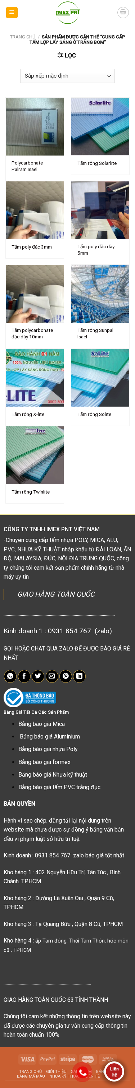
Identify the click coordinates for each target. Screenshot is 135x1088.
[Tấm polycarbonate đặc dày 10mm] (35, 294)
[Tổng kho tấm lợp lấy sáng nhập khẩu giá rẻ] (68, 12)
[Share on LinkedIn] (79, 676)
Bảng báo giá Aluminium (50, 736)
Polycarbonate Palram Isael (27, 166)
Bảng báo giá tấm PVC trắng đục (59, 787)
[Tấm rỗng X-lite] (35, 378)
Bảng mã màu (31, 1076)
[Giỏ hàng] (123, 12)
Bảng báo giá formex (44, 762)
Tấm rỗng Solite (94, 414)
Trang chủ (22, 37)
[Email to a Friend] (52, 676)
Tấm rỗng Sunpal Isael (95, 333)
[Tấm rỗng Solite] (100, 378)
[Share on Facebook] (24, 676)
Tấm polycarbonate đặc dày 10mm (32, 333)
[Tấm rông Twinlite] (35, 455)
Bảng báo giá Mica (41, 724)
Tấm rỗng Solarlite (97, 163)
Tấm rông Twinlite (31, 492)
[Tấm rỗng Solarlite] (100, 127)
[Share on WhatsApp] (10, 676)
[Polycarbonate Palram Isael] (35, 127)
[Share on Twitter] (38, 676)
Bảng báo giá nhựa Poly (48, 749)
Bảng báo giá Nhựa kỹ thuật (52, 774)
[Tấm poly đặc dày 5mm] (100, 210)
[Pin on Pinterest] (65, 676)
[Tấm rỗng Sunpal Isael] (100, 294)
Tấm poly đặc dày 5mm (95, 250)
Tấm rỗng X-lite (28, 414)
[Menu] (12, 13)
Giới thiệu (56, 1071)
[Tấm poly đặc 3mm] (35, 210)
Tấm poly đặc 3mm (32, 247)
